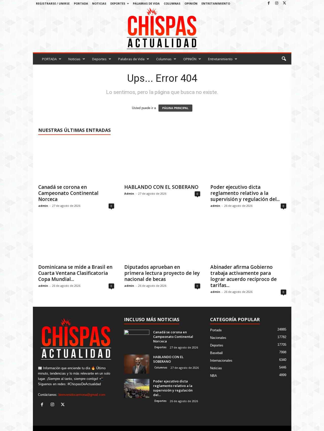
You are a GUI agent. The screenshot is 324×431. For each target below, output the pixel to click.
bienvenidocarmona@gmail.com (81, 395)
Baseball (216, 353)
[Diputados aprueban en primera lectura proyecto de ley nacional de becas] (162, 240)
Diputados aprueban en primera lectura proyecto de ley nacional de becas (162, 273)
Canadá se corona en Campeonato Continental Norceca (68, 193)
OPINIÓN (191, 3)
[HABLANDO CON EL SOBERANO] (162, 160)
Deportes (117, 3)
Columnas (172, 3)
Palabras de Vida (146, 3)
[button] (283, 59)
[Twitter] (284, 3)
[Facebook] (269, 3)
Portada (215, 330)
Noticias (99, 3)
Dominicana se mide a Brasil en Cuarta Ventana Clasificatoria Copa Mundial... (75, 273)
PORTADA (81, 3)
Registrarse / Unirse (53, 3)
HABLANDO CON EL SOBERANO (161, 187)
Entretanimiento (215, 3)
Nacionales (218, 338)
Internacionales (221, 360)
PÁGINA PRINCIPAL (175, 108)
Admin (129, 193)
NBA (213, 376)
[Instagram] (277, 3)
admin (43, 206)
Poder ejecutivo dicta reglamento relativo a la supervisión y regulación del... (245, 193)
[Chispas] (162, 28)
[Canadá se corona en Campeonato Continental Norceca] (76, 160)
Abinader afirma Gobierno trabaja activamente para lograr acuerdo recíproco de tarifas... (243, 276)
